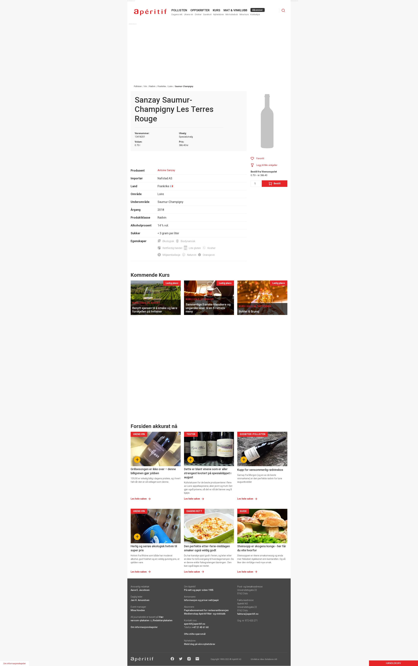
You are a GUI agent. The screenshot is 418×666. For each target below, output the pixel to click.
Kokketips (255, 14)
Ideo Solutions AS (268, 659)
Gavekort (207, 14)
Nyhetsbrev (218, 14)
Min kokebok (231, 14)
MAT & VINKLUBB (235, 10)
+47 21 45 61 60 (200, 627)
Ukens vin (188, 14)
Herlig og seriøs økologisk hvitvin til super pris (154, 548)
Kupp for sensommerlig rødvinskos (260, 469)
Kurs (216, 10)
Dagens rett (176, 14)
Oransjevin (209, 254)
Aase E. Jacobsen (140, 590)
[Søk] (283, 10)
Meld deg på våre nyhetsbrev (199, 644)
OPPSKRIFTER (199, 10)
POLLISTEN (179, 10)
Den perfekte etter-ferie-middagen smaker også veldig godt (207, 548)
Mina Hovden (138, 610)
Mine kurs (244, 14)
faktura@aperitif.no (247, 614)
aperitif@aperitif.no (194, 624)
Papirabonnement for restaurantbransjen (206, 610)
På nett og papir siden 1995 (198, 590)
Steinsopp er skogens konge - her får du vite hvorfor (261, 548)
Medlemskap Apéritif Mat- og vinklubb (204, 613)
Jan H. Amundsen (140, 600)
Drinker (198, 14)
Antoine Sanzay (166, 170)
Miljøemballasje (171, 254)
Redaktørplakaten (162, 620)
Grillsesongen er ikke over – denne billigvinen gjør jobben (153, 471)
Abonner (257, 10)
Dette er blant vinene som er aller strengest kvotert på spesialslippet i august (207, 473)
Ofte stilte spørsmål (195, 634)
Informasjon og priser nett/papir (201, 600)
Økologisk (168, 241)
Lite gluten (195, 248)
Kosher (211, 248)
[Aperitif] (150, 12)
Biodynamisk (188, 241)
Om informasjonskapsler (144, 627)
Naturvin (191, 254)
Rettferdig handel (172, 248)
